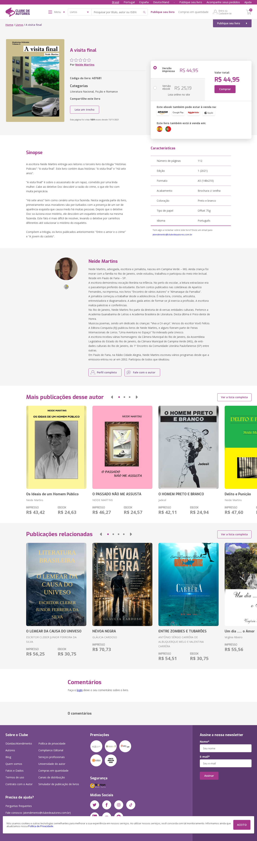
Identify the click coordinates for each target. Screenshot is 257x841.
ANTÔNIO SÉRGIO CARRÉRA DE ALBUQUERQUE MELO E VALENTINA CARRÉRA (181, 641)
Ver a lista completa (234, 397)
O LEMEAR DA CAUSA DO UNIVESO (53, 631)
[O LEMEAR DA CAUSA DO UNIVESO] (56, 584)
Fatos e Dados (14, 770)
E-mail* (205, 756)
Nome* (204, 741)
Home (9, 25)
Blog (8, 757)
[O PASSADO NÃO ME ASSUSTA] (122, 447)
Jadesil (162, 500)
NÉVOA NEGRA (104, 631)
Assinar (209, 775)
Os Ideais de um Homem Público (52, 494)
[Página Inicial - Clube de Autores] (17, 13)
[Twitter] (94, 804)
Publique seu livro (190, 2)
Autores (10, 750)
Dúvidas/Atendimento (18, 743)
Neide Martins (84, 64)
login (80, 690)
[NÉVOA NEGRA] (122, 584)
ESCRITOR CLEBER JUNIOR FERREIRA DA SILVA (51, 639)
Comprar (225, 89)
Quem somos (13, 764)
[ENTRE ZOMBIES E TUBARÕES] (188, 584)
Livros (19, 25)
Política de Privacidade (40, 826)
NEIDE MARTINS (102, 500)
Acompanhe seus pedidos (223, 2)
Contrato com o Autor (19, 784)
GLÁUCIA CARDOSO (104, 637)
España (144, 2)
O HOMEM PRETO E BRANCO (181, 494)
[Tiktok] (130, 804)
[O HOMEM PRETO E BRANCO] (188, 447)
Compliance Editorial (50, 750)
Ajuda (248, 2)
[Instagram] (118, 804)
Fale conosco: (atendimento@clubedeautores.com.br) (38, 812)
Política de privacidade (51, 743)
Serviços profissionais (51, 757)
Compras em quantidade (193, 12)
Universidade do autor (51, 764)
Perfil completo (107, 372)
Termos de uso (14, 777)
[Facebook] (106, 804)
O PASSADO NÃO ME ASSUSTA (116, 494)
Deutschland (161, 2)
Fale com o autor (144, 372)
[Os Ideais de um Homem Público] (56, 447)
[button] (112, 397)
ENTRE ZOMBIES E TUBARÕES (182, 631)
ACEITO (242, 825)
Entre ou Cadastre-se (225, 12)
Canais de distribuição (51, 777)
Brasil (115, 2)
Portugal (129, 2)
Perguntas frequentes (18, 806)
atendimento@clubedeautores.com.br (172, 234)
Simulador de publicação (58, 784)
